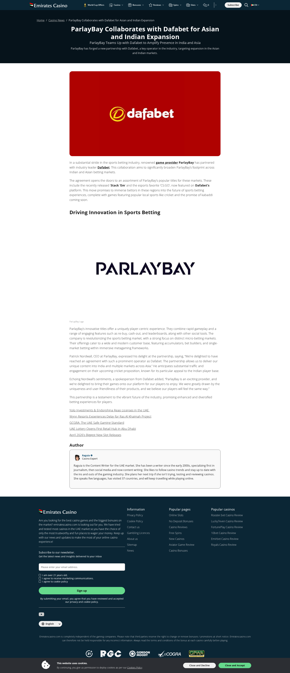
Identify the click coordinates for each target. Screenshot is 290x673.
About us (132, 539)
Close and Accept (235, 665)
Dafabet (104, 167)
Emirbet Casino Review (224, 539)
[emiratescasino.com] (48, 5)
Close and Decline (199, 665)
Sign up (82, 591)
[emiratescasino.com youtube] (41, 614)
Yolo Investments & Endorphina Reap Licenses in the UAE (109, 410)
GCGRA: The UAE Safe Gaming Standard (96, 423)
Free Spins (175, 533)
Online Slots (176, 515)
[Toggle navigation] (246, 5)
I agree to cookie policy (55, 581)
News (130, 550)
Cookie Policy (135, 521)
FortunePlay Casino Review (227, 527)
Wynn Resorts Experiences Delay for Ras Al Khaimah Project (110, 416)
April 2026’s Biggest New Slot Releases (95, 435)
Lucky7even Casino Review (227, 521)
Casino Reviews (178, 527)
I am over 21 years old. (55, 575)
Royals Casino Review (223, 545)
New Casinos (176, 539)
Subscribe (233, 5)
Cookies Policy (134, 667)
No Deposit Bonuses (181, 521)
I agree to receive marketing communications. (68, 578)
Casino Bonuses (178, 550)
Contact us (133, 527)
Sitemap (132, 545)
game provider (167, 162)
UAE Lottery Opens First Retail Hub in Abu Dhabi (102, 429)
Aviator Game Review (181, 545)
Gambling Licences (138, 533)
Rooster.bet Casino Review (227, 515)
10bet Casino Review (223, 533)
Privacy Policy (135, 515)
